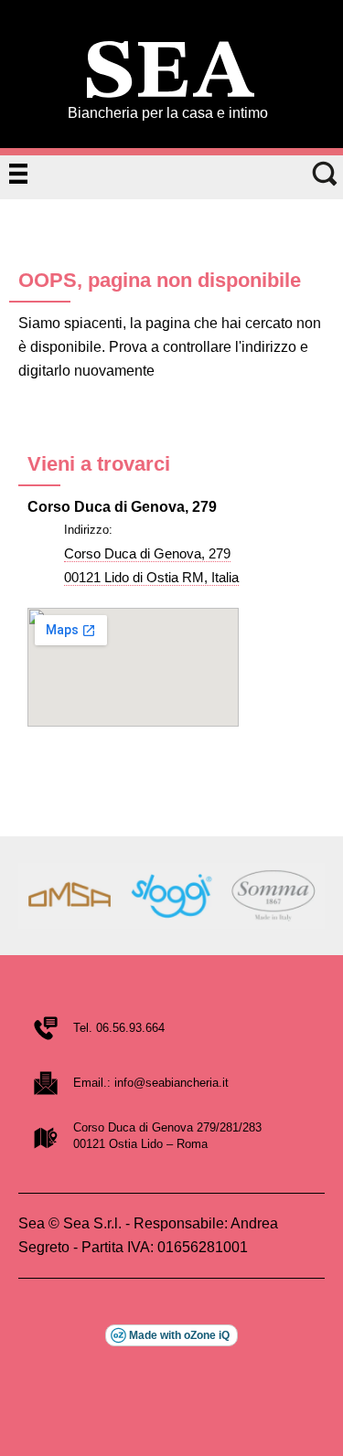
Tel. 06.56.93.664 (119, 1028)
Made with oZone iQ (179, 1335)
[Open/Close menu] (18, 173)
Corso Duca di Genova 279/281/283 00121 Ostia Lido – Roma (167, 1136)
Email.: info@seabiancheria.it (151, 1082)
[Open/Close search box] (324, 173)
